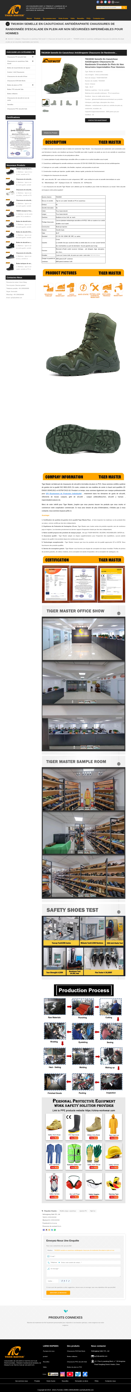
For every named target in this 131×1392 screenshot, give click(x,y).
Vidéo (73, 18)
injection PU (83, 1211)
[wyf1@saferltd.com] (49, 1230)
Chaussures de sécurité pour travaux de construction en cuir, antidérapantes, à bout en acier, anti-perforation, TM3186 (24, 179)
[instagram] (62, 1374)
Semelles (10, 104)
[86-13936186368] (55, 1230)
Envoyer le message (58, 1293)
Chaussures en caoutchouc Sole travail (33, 39)
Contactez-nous (98, 18)
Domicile (10, 39)
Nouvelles (80, 18)
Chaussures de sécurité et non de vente (18, 99)
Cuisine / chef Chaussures (15, 72)
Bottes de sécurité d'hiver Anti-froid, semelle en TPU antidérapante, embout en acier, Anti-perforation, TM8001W (24, 232)
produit (45, 1356)
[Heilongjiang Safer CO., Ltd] (14, 9)
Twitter (105, 1)
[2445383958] (46, 1230)
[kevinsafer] (44, 1230)
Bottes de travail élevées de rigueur (18, 68)
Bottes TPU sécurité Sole (15, 89)
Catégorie (17, 39)
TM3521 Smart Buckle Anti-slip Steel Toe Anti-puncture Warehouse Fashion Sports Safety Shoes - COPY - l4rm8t (24, 169)
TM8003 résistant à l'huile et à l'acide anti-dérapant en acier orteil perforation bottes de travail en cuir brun (24, 211)
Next (35, 136)
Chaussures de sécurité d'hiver (17, 76)
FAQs (89, 18)
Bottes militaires (12, 93)
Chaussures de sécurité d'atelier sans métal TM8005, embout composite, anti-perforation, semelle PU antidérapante (24, 200)
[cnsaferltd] (52, 1230)
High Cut (92, 1211)
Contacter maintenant (97, 120)
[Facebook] (85, 1374)
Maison (29, 18)
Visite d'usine (63, 18)
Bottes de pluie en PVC (14, 85)
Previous (6, 136)
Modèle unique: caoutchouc (68, 1211)
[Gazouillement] (78, 1374)
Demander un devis (81, 1381)
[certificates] (31, 139)
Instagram (109, 1)
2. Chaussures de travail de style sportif (58, 39)
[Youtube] (70, 1374)
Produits (37, 18)
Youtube (102, 1)
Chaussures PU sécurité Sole (16, 57)
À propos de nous (48, 1351)
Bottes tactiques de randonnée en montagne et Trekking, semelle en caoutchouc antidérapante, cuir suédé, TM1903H (24, 263)
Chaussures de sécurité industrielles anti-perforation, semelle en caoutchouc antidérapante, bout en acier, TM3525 (24, 253)
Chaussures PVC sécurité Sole (17, 109)
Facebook (98, 1)
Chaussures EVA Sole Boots (16, 81)
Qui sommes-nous (49, 18)
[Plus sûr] (53, 1374)
